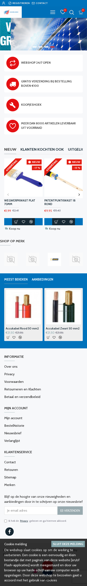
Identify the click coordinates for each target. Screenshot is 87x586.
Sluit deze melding (68, 544)
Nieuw (10, 149)
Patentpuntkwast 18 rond (59, 202)
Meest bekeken (16, 279)
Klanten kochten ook (42, 149)
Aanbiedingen (42, 279)
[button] (8, 194)
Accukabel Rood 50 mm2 (22, 328)
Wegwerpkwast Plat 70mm (19, 202)
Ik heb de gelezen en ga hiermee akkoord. (37, 520)
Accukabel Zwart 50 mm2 (63, 328)
